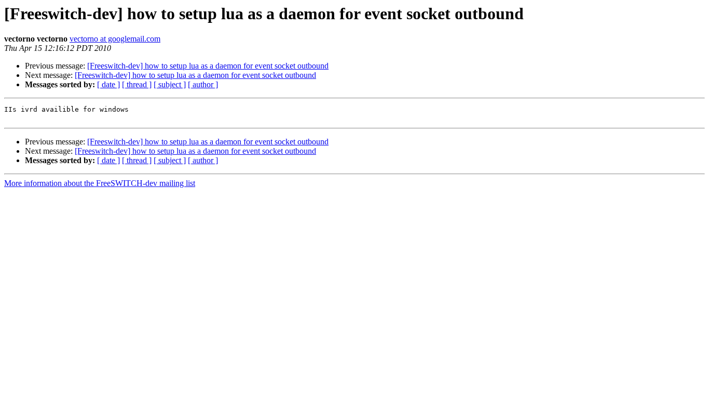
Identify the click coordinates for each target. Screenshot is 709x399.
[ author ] (203, 84)
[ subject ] (170, 84)
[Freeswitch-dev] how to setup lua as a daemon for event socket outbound (208, 65)
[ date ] (108, 84)
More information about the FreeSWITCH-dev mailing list (99, 183)
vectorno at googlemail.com (115, 38)
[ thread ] (137, 84)
